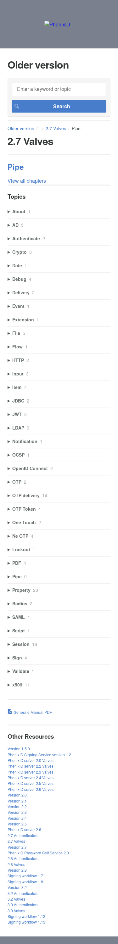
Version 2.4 (17, 818)
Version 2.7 (17, 847)
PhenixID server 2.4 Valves (30, 777)
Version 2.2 (17, 806)
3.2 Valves (16, 899)
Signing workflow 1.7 (25, 875)
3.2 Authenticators (23, 893)
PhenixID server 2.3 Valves (30, 772)
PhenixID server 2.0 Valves (30, 760)
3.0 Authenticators (23, 904)
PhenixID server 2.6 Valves (30, 789)
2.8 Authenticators (23, 858)
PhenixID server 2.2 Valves (30, 766)
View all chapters (27, 180)
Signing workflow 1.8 (25, 881)
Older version (21, 128)
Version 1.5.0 (19, 748)
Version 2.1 (17, 800)
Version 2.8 (17, 870)
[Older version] (57, 24)
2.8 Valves (16, 864)
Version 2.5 (17, 823)
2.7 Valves (56, 128)
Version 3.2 (17, 887)
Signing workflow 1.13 (26, 922)
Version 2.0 (17, 794)
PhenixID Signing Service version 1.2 (39, 754)
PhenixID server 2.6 (24, 829)
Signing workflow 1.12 (26, 916)
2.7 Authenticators (23, 835)
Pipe (16, 166)
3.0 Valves (16, 910)
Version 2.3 (17, 812)
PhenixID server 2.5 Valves (30, 783)
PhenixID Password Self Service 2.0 (38, 852)
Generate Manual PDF (33, 712)
